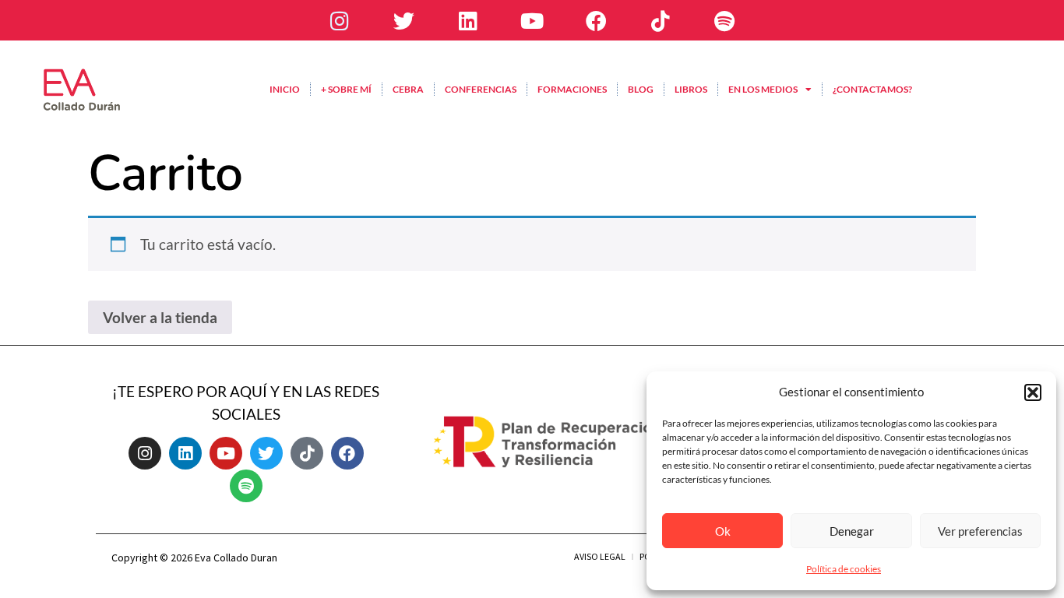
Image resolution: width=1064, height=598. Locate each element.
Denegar (852, 531)
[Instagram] (339, 20)
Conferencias (480, 89)
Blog (641, 89)
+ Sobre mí (346, 89)
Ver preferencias (980, 531)
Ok (723, 531)
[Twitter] (403, 20)
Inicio (285, 89)
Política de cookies (843, 569)
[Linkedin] (467, 20)
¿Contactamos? (872, 89)
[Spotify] (724, 20)
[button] (1033, 392)
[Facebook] (595, 20)
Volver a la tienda (160, 317)
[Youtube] (532, 20)
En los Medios (763, 89)
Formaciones (572, 89)
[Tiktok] (660, 20)
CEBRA (408, 89)
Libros (691, 89)
